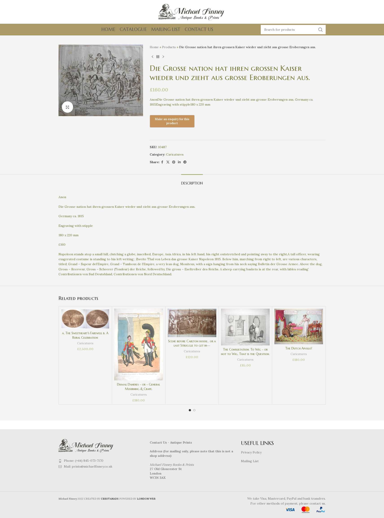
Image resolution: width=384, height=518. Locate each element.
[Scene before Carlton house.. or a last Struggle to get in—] (192, 323)
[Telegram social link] (185, 162)
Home (154, 47)
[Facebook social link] (162, 162)
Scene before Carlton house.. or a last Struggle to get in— (192, 343)
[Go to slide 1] (190, 410)
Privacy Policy (251, 452)
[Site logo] (192, 11)
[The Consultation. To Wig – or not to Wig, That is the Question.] (245, 327)
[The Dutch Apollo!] (298, 326)
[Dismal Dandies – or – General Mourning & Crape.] (138, 344)
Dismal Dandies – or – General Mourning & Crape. (138, 386)
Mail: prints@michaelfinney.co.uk (88, 466)
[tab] (192, 181)
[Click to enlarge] (67, 107)
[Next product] (163, 56)
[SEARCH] (320, 29)
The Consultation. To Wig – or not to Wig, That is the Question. (245, 351)
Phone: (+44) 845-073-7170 (83, 461)
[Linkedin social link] (179, 162)
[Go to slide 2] (194, 410)
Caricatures (175, 154)
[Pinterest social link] (174, 162)
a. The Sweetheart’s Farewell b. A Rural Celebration (85, 335)
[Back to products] (158, 56)
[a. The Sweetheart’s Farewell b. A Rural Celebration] (85, 319)
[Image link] (87, 445)
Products (169, 47)
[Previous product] (152, 56)
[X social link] (168, 162)
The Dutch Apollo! (298, 348)
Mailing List (250, 461)
